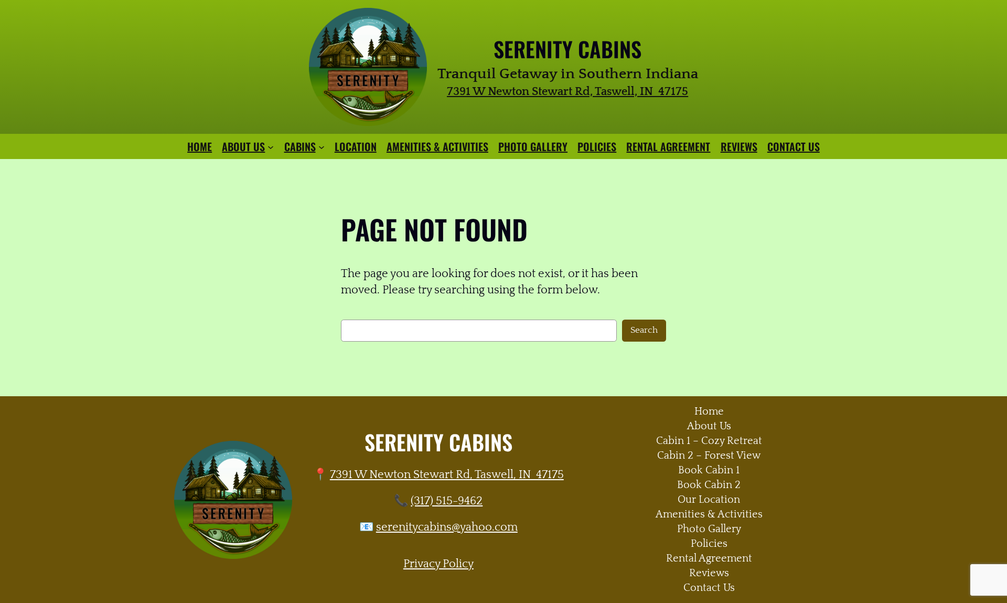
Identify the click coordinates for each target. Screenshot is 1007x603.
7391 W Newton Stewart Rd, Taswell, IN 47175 (447, 474)
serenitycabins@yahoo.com (447, 527)
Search (644, 330)
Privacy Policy (438, 563)
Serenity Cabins (567, 49)
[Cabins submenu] (321, 146)
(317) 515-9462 (447, 500)
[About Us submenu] (270, 146)
